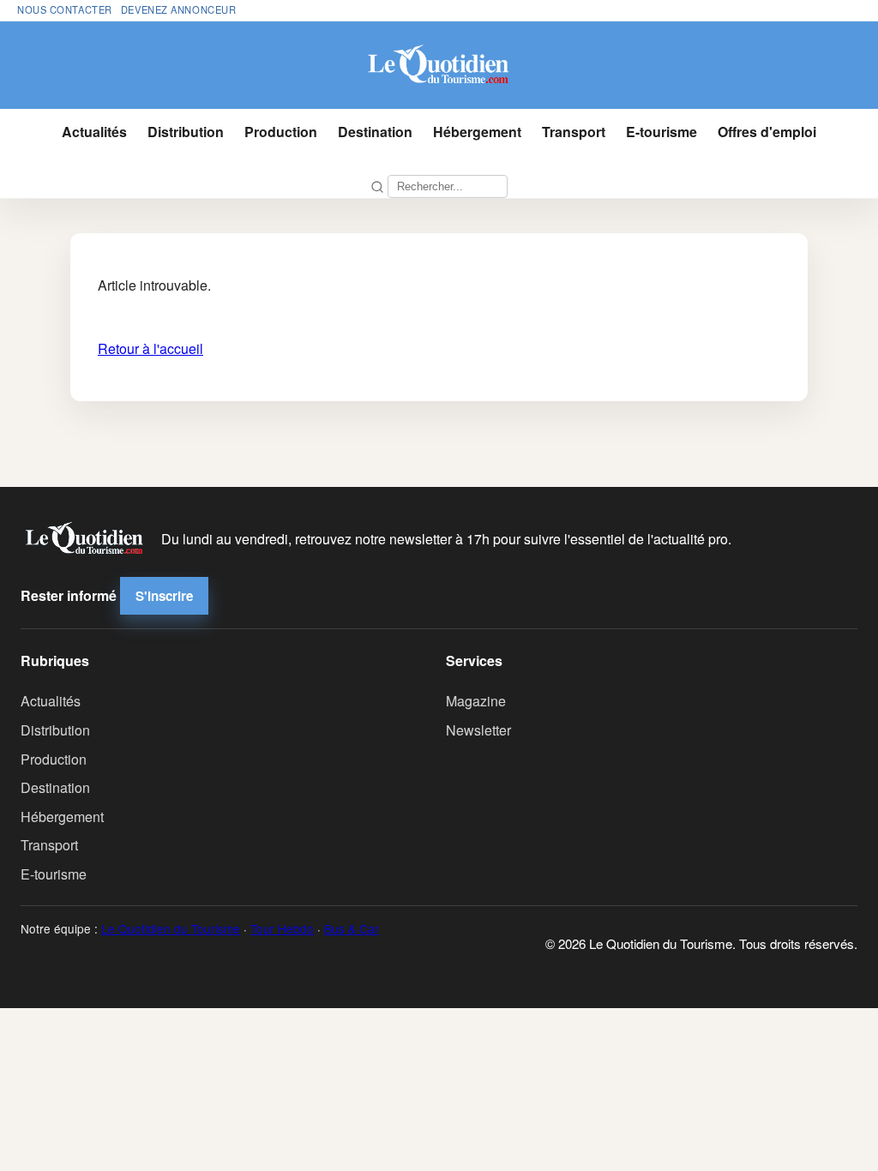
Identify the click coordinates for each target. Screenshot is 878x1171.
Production (280, 131)
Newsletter (478, 730)
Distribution (185, 131)
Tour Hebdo (282, 928)
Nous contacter (64, 9)
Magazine (476, 701)
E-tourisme (661, 131)
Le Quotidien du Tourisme (170, 928)
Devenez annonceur (179, 9)
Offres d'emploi (767, 131)
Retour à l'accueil (150, 348)
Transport (573, 131)
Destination (375, 131)
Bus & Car (351, 928)
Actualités (94, 131)
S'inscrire (164, 595)
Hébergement (477, 131)
